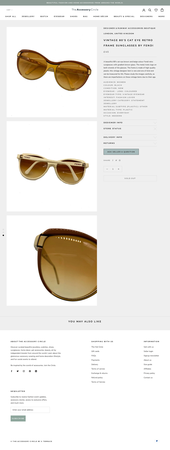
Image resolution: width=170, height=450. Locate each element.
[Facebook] (113, 160)
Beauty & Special (124, 16)
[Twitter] (116, 160)
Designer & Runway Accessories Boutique (130, 28)
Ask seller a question (121, 152)
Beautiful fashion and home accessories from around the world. (85, 3)
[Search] (149, 9)
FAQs (93, 355)
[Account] (144, 10)
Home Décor (100, 16)
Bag (85, 16)
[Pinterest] (119, 160)
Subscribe (18, 418)
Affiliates (147, 369)
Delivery (94, 364)
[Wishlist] (156, 10)
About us (147, 360)
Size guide (148, 364)
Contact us (148, 377)
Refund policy (97, 377)
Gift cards (95, 351)
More (161, 16)
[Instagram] (24, 371)
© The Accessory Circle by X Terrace (31, 441)
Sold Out (130, 178)
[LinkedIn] (36, 371)
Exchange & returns (99, 373)
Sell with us (149, 347)
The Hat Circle (97, 347)
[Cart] (162, 9)
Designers (146, 16)
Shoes (74, 16)
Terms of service (98, 369)
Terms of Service (98, 382)
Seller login (148, 351)
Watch (44, 16)
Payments (95, 360)
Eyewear (59, 16)
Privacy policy (149, 373)
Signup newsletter (151, 355)
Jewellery (28, 16)
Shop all (10, 16)
